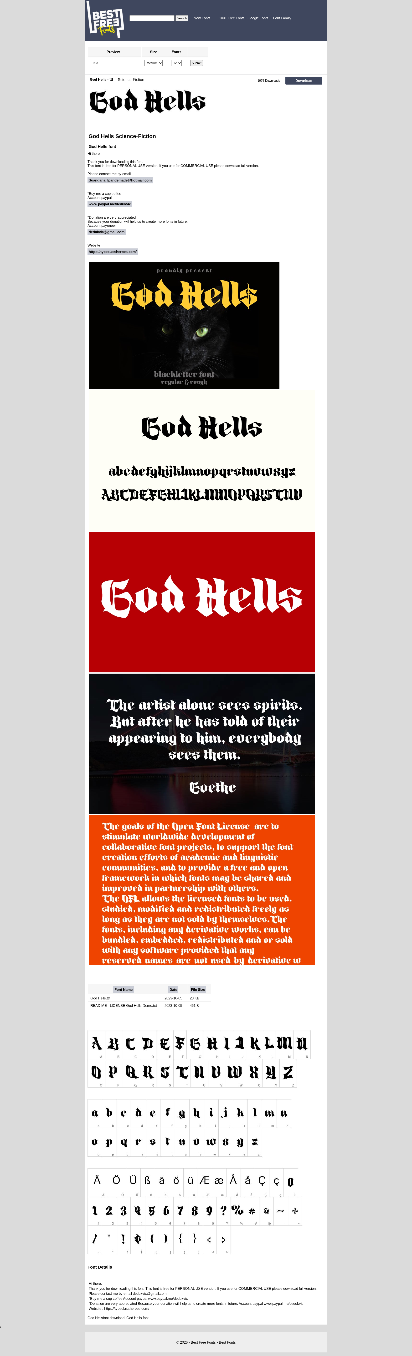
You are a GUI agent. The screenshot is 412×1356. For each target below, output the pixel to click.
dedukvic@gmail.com (106, 232)
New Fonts (202, 18)
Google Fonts (257, 18)
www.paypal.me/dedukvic (110, 204)
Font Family (282, 18)
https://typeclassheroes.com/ (113, 252)
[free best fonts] (105, 19)
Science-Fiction (131, 80)
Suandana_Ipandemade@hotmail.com (120, 180)
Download (303, 81)
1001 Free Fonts (232, 18)
